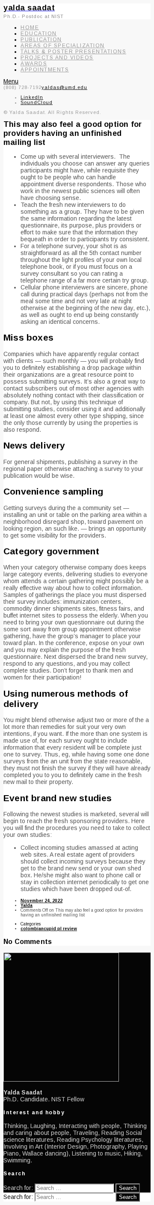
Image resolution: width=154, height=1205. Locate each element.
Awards (34, 64)
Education (39, 34)
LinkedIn (32, 97)
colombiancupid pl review (49, 928)
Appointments (45, 70)
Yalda (27, 905)
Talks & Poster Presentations (73, 52)
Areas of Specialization (63, 46)
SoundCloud (37, 102)
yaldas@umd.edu (64, 87)
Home (30, 28)
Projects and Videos (57, 58)
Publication (41, 40)
